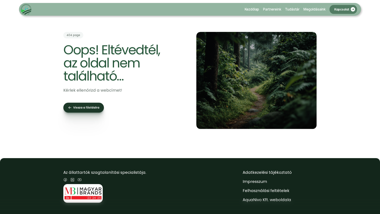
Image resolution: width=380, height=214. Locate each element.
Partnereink (272, 9)
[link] (353, 9)
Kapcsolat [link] (341, 9)
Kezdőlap (252, 9)
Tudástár (292, 9)
